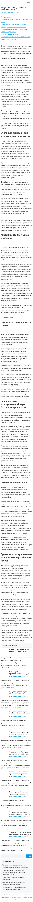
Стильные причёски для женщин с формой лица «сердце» (18, 754)
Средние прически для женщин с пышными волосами (18, 694)
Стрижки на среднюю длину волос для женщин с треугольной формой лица (20, 734)
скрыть (12, 17)
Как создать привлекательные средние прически (19, 674)
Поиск (29, 856)
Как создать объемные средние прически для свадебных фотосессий (18, 794)
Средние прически (7, 12)
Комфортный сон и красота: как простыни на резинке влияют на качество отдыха (13, 872)
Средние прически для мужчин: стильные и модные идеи (20, 714)
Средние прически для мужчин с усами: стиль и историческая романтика (19, 814)
